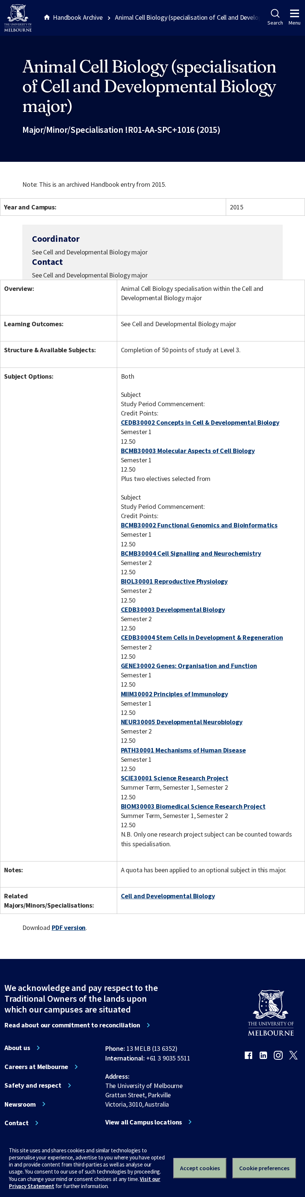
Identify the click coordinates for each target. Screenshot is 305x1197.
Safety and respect (32, 1085)
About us (17, 1048)
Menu (295, 22)
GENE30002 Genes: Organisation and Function (189, 665)
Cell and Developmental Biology (168, 896)
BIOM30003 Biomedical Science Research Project (193, 806)
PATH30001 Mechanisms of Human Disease (183, 750)
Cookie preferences (264, 1168)
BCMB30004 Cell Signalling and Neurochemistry (191, 553)
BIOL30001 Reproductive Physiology (174, 581)
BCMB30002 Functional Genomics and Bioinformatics (199, 525)
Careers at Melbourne (36, 1067)
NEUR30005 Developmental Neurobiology (182, 722)
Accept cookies (200, 1168)
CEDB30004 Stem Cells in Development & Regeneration (202, 637)
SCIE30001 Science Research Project (174, 778)
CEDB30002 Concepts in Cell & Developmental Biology (200, 422)
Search (275, 22)
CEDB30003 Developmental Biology (173, 609)
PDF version (69, 927)
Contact (16, 1123)
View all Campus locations (143, 1122)
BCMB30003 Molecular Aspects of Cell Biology (188, 450)
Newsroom (20, 1104)
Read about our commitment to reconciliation (72, 1025)
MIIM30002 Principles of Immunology (174, 694)
